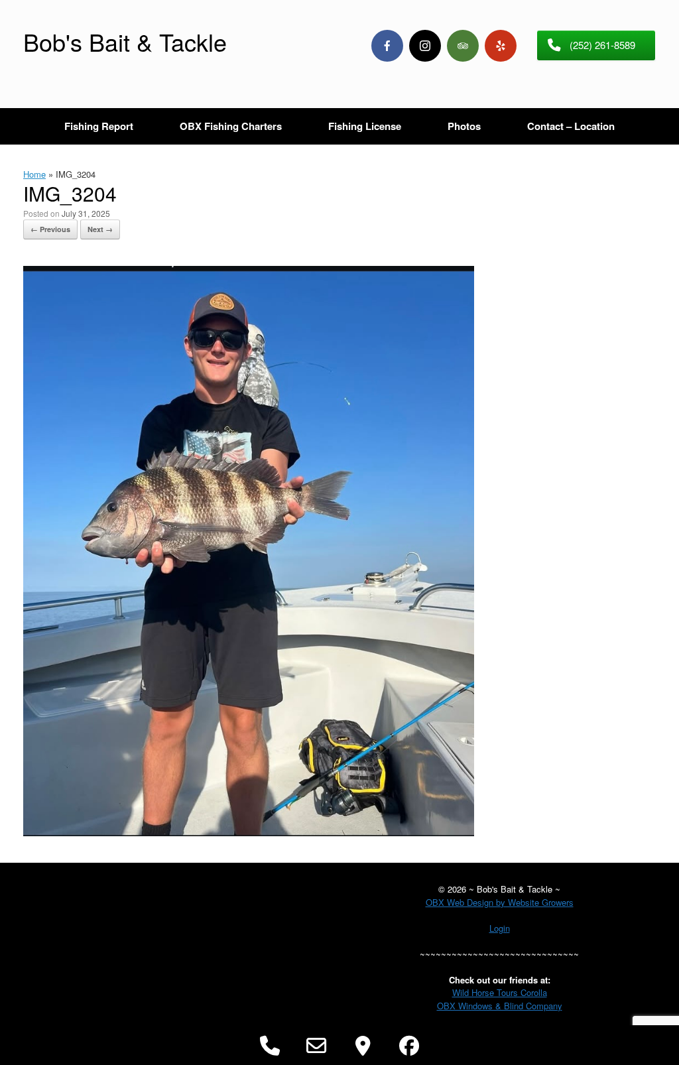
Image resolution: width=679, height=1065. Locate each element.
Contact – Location (571, 126)
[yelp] (501, 46)
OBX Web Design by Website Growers (500, 902)
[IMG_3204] (248, 832)
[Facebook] (387, 46)
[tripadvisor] (463, 46)
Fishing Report (98, 126)
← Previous (50, 229)
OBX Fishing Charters (231, 126)
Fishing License (364, 126)
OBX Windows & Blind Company (499, 1005)
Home (34, 174)
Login (499, 928)
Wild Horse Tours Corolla (499, 992)
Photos (464, 126)
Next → (100, 229)
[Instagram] (425, 46)
